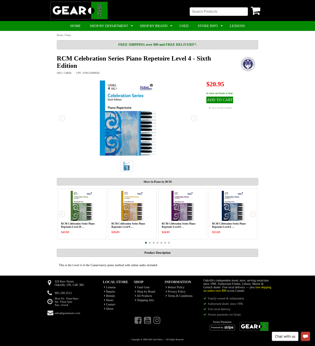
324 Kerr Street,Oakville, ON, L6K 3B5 (69, 283)
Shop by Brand (145, 291)
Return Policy (175, 287)
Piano (68, 35)
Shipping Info (145, 300)
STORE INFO (208, 26)
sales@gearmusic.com (67, 313)
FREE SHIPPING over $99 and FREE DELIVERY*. (157, 44)
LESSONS (237, 26)
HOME (75, 26)
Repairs (110, 291)
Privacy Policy (176, 291)
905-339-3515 (63, 293)
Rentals (110, 295)
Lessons (110, 287)
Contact (110, 304)
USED (184, 26)
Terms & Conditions (179, 295)
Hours (109, 300)
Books (60, 35)
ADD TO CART (220, 100)
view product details (221, 107)
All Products (144, 295)
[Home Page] (79, 18)
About (109, 308)
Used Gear (143, 287)
